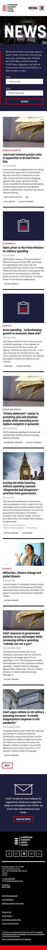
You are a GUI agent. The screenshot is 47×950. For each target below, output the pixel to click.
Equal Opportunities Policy (11, 920)
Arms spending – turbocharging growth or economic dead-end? (22, 331)
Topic (8, 88)
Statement (9, 244)
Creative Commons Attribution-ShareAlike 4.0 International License (23, 933)
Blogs (7, 326)
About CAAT (6, 887)
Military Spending (26, 202)
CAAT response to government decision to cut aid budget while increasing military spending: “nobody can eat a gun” (22, 638)
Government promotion (13, 442)
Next (7, 765)
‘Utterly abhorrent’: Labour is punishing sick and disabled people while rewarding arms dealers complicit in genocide (21, 419)
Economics (8, 366)
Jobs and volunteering (10, 924)
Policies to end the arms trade (13, 904)
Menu (33, 8)
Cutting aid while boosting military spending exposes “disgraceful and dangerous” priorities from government (21, 488)
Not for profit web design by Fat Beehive (16, 939)
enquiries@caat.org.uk (15, 881)
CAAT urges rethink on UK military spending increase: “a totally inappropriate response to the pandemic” (23, 717)
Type (8, 76)
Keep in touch (23, 819)
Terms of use (6, 912)
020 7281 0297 (10, 879)
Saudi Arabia (27, 533)
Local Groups (9, 202)
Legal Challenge (7, 900)
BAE (27, 197)
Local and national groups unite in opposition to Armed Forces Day (22, 158)
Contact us (6, 885)
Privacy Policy (7, 916)
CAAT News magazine (10, 896)
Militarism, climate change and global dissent (22, 574)
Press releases (11, 150)
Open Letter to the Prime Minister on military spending (23, 249)
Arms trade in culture (13, 197)
